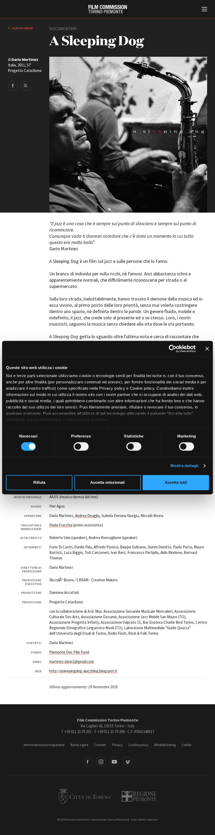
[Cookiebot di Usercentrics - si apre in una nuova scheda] (173, 349)
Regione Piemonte (139, 796)
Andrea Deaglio (87, 515)
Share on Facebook (13, 84)
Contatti (100, 745)
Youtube (114, 762)
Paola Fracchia (60, 524)
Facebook (88, 762)
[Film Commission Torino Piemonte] (107, 9)
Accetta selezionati (107, 482)
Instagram (101, 762)
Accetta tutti (176, 482)
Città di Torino (84, 796)
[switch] (81, 446)
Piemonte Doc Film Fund (69, 652)
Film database (22, 28)
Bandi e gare (79, 745)
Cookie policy (138, 745)
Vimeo (128, 762)
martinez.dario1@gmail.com (71, 661)
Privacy (117, 745)
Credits (186, 745)
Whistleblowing (165, 745)
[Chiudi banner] (207, 348)
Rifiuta (39, 482)
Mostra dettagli (184, 466)
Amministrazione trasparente (44, 745)
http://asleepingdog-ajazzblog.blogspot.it (83, 670)
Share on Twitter (25, 84)
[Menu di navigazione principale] (204, 9)
